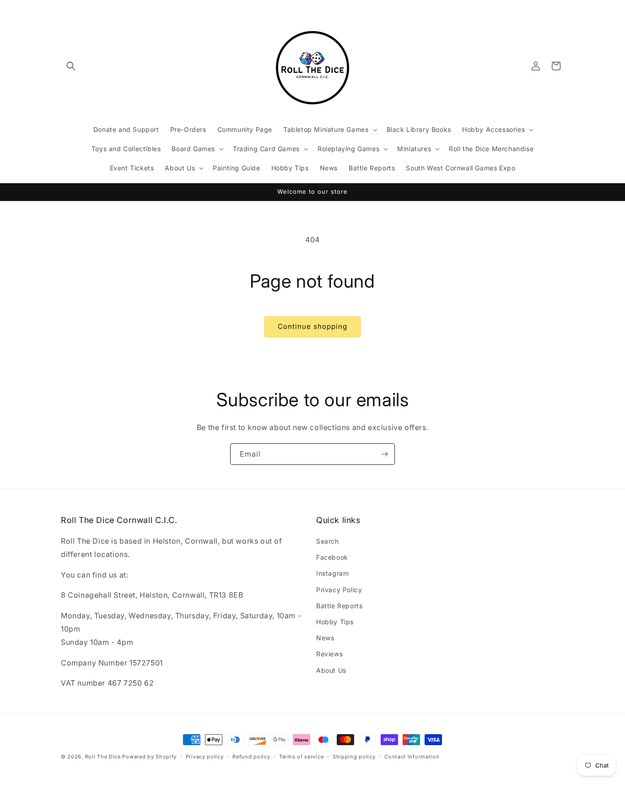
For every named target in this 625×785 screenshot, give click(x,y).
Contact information (411, 756)
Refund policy (251, 756)
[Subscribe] (384, 454)
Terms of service (301, 756)
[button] (71, 66)
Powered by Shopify (149, 756)
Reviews (329, 654)
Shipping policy (354, 756)
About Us (331, 670)
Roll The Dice (103, 756)
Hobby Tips (335, 622)
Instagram (332, 574)
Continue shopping (312, 326)
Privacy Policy (339, 590)
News (325, 638)
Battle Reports (339, 606)
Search (327, 541)
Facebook (332, 557)
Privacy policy (205, 756)
